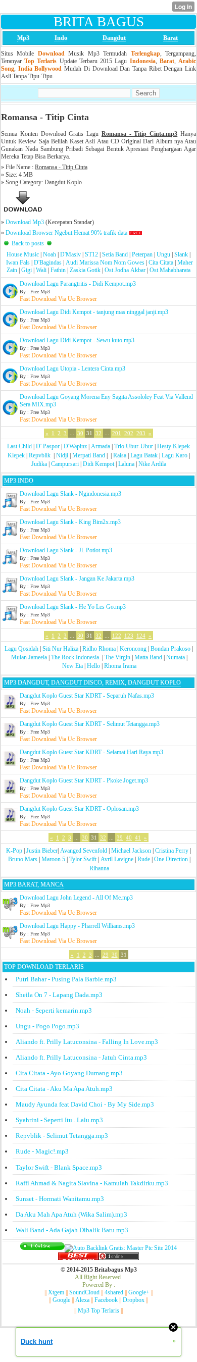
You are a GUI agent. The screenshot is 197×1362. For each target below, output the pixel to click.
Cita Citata (161, 262)
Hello (93, 665)
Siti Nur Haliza (60, 648)
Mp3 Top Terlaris (98, 1310)
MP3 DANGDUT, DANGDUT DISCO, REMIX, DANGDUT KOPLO (92, 682)
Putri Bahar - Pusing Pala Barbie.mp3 (66, 979)
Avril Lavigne (117, 859)
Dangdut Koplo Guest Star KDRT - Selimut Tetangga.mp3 (90, 723)
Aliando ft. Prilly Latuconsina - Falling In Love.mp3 (87, 1041)
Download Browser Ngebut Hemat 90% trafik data (66, 232)
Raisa (119, 455)
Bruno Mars (22, 859)
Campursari (65, 463)
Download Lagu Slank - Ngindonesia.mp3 (70, 493)
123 (128, 636)
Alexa (82, 1299)
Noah (49, 254)
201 (116, 433)
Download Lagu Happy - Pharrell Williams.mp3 (77, 925)
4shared (114, 1292)
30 (80, 433)
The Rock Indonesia (76, 657)
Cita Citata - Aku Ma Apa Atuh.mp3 (64, 1088)
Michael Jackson (131, 850)
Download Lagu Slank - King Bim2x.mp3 (70, 522)
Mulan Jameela (29, 657)
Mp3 (23, 37)
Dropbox (133, 1299)
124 (140, 636)
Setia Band (115, 254)
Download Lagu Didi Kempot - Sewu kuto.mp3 (77, 340)
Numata (175, 657)
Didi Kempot (98, 463)
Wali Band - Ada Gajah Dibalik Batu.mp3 (72, 1230)
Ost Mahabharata (170, 270)
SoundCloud (84, 1292)
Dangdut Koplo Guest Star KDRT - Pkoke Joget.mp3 (84, 780)
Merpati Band (88, 455)
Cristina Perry (171, 850)
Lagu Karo (174, 455)
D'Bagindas (48, 262)
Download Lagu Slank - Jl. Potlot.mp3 (66, 550)
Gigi (26, 270)
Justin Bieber (42, 850)
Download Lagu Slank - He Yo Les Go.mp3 (73, 606)
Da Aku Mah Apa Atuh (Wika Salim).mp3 (71, 1214)
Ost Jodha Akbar (125, 270)
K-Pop (14, 850)
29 (106, 955)
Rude (143, 859)
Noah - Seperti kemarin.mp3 (54, 1010)
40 (129, 837)
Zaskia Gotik (85, 270)
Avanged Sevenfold (83, 850)
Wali (41, 270)
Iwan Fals (18, 262)
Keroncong (133, 648)
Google (61, 1299)
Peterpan (142, 254)
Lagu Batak (144, 455)
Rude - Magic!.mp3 (42, 1151)
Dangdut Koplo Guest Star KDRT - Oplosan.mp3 (79, 808)
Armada (100, 446)
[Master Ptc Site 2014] (121, 1247)
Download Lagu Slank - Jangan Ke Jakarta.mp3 (77, 578)
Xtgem (56, 1292)
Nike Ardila (152, 463)
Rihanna (99, 868)
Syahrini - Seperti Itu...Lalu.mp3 (59, 1120)
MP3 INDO (18, 480)
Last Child (19, 446)
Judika (39, 463)
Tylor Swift (82, 859)
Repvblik (40, 455)
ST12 (91, 254)
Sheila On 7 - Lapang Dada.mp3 (59, 995)
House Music (23, 254)
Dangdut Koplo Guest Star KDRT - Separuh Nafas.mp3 (87, 695)
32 (98, 433)
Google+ (139, 1292)
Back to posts (28, 243)
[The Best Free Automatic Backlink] (78, 1258)
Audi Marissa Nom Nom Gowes (105, 262)
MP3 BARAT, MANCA (34, 884)
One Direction (171, 859)
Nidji (62, 455)
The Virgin (117, 657)
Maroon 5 (53, 859)
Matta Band (148, 657)
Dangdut (114, 37)
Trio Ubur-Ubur (133, 446)
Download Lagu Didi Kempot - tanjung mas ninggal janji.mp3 (94, 312)
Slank (181, 254)
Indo (61, 37)
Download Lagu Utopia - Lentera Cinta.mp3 (72, 368)
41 (138, 837)
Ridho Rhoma (99, 648)
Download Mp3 (25, 222)
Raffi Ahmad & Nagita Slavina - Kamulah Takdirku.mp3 (92, 1183)
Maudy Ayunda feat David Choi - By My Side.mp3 (85, 1104)
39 (120, 837)
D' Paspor (48, 446)
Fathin (58, 270)
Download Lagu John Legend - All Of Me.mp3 (76, 897)
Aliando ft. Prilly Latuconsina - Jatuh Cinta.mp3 (81, 1057)
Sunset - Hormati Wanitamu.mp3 (60, 1198)
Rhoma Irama (120, 665)
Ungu (163, 254)
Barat (170, 37)
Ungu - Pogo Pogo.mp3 (47, 1026)
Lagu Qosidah (21, 648)
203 (140, 433)
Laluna (126, 463)
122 (116, 636)
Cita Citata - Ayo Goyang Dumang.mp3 (69, 1073)
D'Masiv (70, 254)
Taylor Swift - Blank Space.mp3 (59, 1167)
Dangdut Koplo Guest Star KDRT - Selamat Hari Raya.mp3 (91, 752)
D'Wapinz (75, 446)
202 (128, 433)
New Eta (72, 665)
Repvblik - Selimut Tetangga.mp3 (62, 1135)
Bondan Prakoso (170, 648)
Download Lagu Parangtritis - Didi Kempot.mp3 (78, 283)
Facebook (106, 1299)
